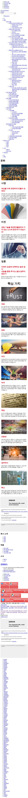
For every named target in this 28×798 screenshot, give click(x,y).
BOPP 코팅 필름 (19, 607)
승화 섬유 (14, 63)
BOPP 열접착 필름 (13, 103)
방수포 (14, 32)
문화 (7, 145)
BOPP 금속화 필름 (13, 101)
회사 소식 (8, 151)
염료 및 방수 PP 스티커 (18, 45)
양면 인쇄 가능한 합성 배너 (19, 57)
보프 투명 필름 (13, 104)
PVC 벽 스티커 (16, 131)
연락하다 (4, 564)
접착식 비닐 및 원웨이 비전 (16, 23)
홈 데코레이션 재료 (11, 124)
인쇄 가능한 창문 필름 (17, 127)
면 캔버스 (14, 83)
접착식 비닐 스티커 (17, 24)
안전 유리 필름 (13, 137)
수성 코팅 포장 (10, 107)
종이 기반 (14, 62)
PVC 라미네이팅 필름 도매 (15, 610)
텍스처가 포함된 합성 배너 (19, 54)
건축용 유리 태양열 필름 (15, 136)
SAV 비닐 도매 (4, 610)
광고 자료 (8, 21)
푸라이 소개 (6, 140)
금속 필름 (14, 116)
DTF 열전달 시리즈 (11, 92)
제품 (4, 20)
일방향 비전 (15, 26)
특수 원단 (14, 84)
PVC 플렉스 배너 (16, 30)
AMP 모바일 (4, 604)
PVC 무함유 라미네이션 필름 (19, 39)
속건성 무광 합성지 (14, 100)
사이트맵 (22, 603)
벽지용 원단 (15, 133)
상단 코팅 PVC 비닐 (17, 27)
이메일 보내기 (4, 616)
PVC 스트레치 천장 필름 (18, 35)
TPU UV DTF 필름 (14, 95)
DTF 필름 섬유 (13, 93)
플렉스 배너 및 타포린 (14, 29)
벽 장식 (11, 130)
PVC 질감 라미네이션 (17, 121)
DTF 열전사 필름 (5, 606)
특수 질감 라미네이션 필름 (19, 41)
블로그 (8, 149)
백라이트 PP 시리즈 (17, 74)
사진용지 (14, 112)
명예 (7, 143)
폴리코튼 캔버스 (16, 81)
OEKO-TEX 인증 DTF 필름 (17, 606)
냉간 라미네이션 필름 (14, 36)
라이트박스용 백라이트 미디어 (17, 71)
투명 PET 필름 (15, 115)
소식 (4, 148)
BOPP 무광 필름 (13, 106)
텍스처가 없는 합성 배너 (18, 56)
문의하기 (5, 152)
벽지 (13, 134)
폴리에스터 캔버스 (17, 80)
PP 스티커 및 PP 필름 (17, 113)
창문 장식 (11, 125)
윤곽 (7, 142)
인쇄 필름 (11, 110)
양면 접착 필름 (16, 122)
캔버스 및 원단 (13, 78)
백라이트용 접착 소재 (17, 77)
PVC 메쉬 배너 (16, 33)
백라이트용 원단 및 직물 (18, 75)
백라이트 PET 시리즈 (17, 72)
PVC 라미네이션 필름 (17, 38)
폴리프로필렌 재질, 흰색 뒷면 (19, 65)
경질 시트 (11, 86)
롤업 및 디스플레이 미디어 (16, 50)
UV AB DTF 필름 (13, 96)
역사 (7, 146)
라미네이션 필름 (13, 118)
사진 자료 (8, 109)
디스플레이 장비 (13, 66)
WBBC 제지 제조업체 (11, 612)
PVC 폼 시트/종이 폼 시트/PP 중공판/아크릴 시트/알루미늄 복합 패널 (19, 89)
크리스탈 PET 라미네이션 (18, 119)
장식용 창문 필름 (16, 128)
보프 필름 (8, 98)
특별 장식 (11, 139)
